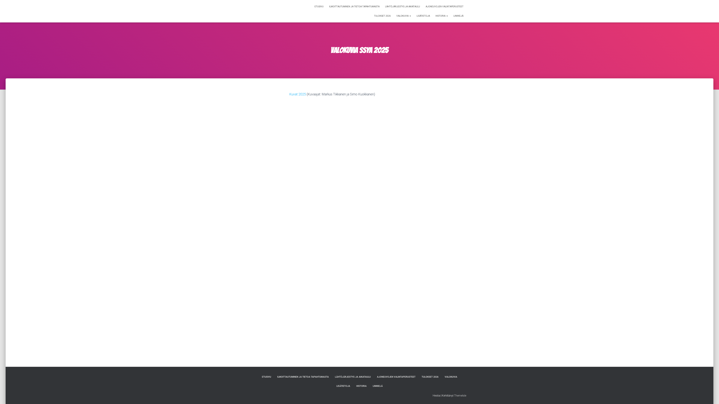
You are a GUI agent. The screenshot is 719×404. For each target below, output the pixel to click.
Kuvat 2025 (297, 94)
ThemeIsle (460, 395)
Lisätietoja (423, 16)
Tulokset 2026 (382, 16)
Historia (441, 16)
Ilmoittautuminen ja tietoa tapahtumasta (354, 6)
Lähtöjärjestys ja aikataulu (402, 6)
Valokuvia (402, 16)
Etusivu (319, 6)
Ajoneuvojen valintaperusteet (444, 6)
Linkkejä (458, 16)
